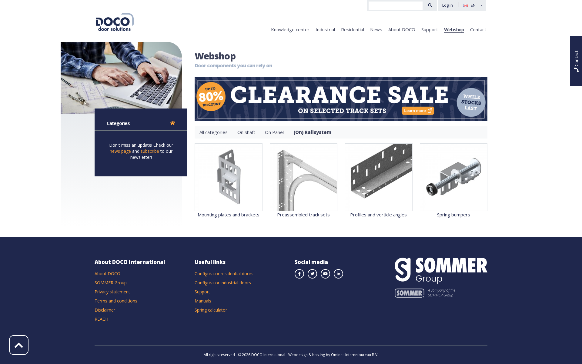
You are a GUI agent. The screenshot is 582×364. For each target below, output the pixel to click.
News (376, 29)
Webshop (454, 29)
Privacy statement (112, 292)
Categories (118, 123)
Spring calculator (211, 310)
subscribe (150, 151)
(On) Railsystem (312, 132)
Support (429, 29)
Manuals (203, 301)
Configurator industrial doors (223, 283)
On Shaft (246, 132)
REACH (101, 319)
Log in (447, 5)
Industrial (325, 29)
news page (120, 151)
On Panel (274, 132)
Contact (478, 29)
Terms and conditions (116, 301)
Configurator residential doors (224, 273)
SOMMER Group (111, 283)
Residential (352, 29)
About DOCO (401, 29)
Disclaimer (105, 310)
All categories (213, 132)
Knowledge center (290, 29)
